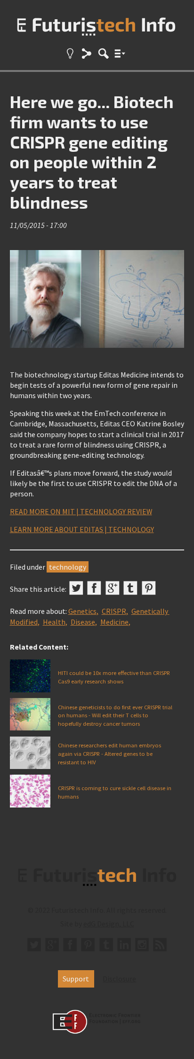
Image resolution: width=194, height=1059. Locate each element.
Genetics (82, 611)
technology (67, 567)
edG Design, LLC (108, 923)
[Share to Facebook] (94, 588)
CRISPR (114, 611)
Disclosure (119, 978)
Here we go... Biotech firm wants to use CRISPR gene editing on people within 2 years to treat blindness (92, 151)
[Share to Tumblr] (130, 588)
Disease (83, 622)
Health (54, 622)
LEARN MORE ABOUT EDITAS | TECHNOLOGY (82, 529)
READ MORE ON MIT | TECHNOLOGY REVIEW (81, 511)
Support (76, 978)
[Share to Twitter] (76, 588)
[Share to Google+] (112, 588)
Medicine (114, 622)
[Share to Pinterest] (148, 588)
